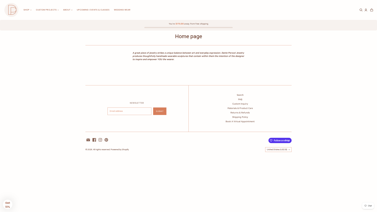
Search (240, 95)
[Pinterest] (106, 140)
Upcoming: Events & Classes (93, 9)
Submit (160, 111)
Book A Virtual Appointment (240, 121)
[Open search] (361, 10)
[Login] (365, 10)
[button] (7, 204)
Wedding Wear (122, 9)
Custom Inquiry (240, 103)
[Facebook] (94, 140)
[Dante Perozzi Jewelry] (11, 10)
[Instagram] (100, 140)
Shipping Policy (240, 117)
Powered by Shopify (120, 150)
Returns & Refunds (240, 112)
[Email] (88, 140)
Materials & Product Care (240, 108)
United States (277, 150)
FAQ (240, 99)
